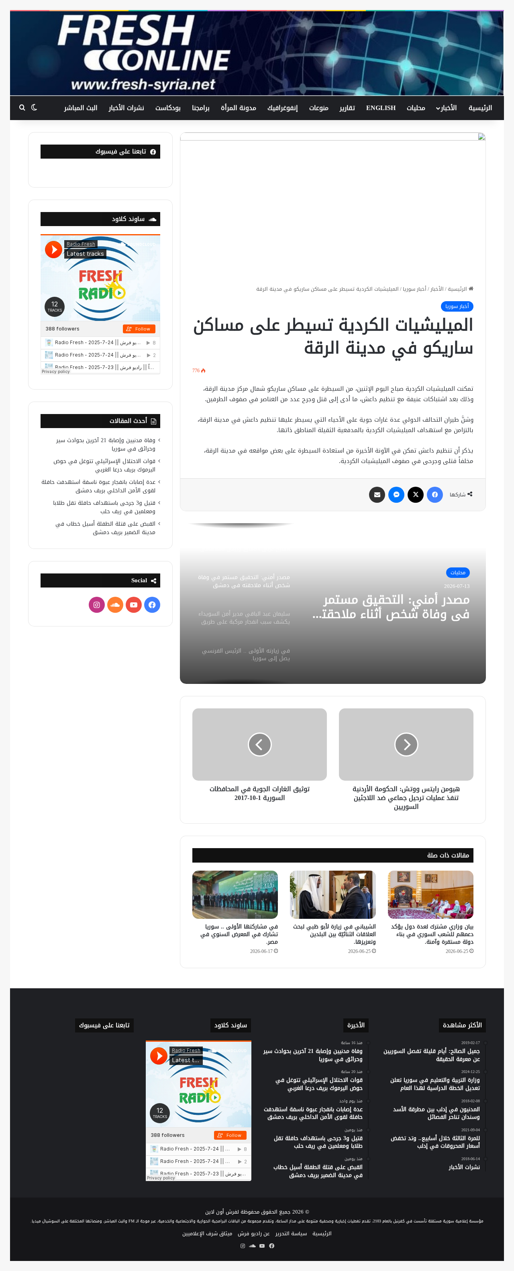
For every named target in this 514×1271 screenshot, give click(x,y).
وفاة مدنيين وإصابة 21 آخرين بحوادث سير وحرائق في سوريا (105, 444)
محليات (416, 108)
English (381, 108)
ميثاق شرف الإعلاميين (207, 1233)
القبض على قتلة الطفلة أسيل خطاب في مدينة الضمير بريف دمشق (105, 528)
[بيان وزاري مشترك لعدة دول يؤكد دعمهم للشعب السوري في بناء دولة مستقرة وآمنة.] (430, 895)
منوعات (318, 108)
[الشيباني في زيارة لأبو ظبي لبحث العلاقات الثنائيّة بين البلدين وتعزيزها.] (332, 895)
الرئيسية (480, 108)
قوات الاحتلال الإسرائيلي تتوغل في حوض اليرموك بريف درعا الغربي (104, 465)
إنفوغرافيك (282, 108)
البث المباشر (81, 108)
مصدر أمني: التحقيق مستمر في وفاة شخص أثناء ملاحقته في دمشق (392, 606)
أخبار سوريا (414, 289)
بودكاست (168, 108)
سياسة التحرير (291, 1233)
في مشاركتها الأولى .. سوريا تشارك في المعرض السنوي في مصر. (239, 934)
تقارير (347, 108)
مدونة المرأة (238, 108)
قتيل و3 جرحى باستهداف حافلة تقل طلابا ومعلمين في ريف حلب (104, 507)
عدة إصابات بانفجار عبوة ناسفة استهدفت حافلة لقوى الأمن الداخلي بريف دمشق (98, 486)
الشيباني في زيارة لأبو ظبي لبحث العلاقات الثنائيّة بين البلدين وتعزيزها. (334, 934)
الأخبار (449, 108)
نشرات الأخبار (126, 108)
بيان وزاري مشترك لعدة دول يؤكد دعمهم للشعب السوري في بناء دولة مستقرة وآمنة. (432, 934)
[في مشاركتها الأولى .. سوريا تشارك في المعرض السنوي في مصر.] (235, 895)
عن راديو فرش (254, 1233)
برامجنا (201, 108)
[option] (333, 603)
